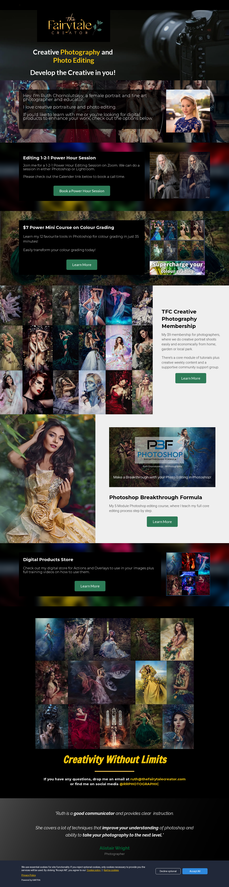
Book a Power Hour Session (81, 191)
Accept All (195, 871)
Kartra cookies (111, 870)
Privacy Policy (28, 875)
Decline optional (168, 871)
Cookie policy (94, 870)
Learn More (81, 264)
